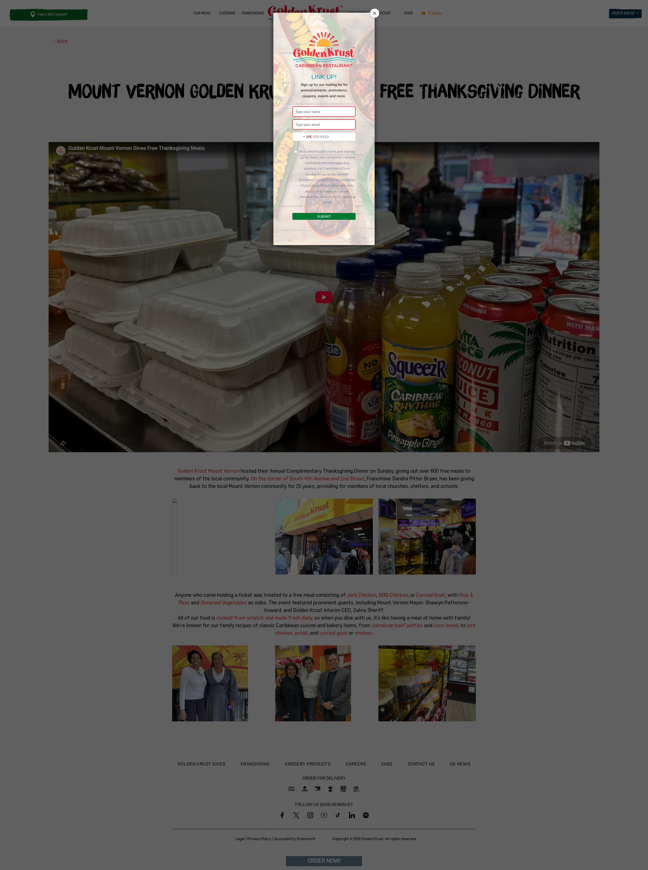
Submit (324, 216)
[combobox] (303, 136)
